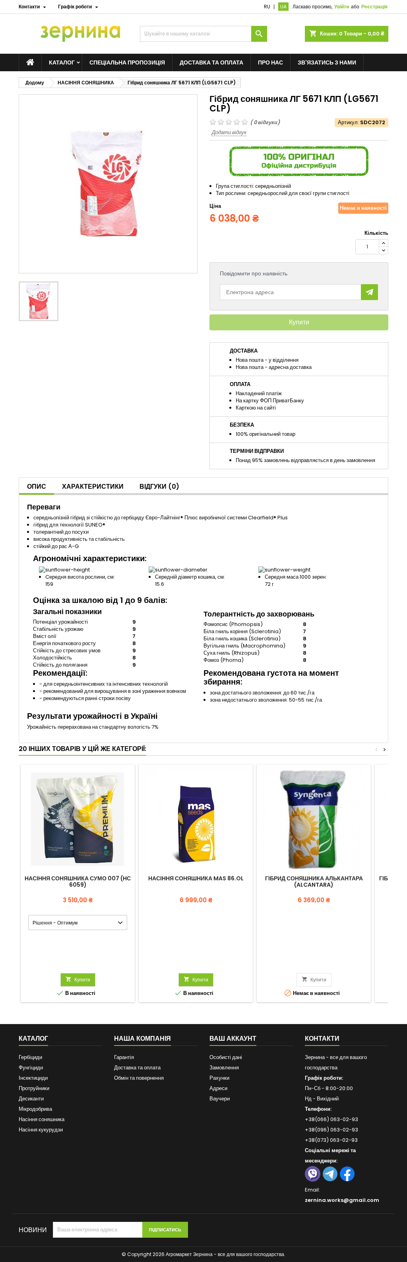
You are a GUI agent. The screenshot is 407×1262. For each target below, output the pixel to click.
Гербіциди (30, 1057)
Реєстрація (374, 6)
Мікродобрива (35, 1109)
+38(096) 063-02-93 (331, 1129)
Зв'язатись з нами (327, 62)
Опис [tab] (36, 486)
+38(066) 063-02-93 (331, 1119)
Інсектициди (33, 1078)
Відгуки (159, 486)
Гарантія (124, 1057)
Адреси (218, 1088)
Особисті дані (225, 1057)
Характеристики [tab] (93, 486)
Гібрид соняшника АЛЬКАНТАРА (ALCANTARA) (314, 881)
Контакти (322, 1038)
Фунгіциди (31, 1067)
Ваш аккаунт (232, 1038)
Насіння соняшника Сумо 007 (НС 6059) (78, 881)
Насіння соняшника (41, 1119)
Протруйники (34, 1088)
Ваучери (219, 1098)
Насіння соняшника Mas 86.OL (196, 878)
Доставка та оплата (211, 62)
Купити (299, 322)
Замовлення (224, 1067)
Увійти (341, 6)
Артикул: (348, 122)
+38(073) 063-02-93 (331, 1140)
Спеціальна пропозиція (127, 62)
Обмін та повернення (139, 1078)
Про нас (270, 62)
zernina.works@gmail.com (342, 1200)
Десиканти (31, 1098)
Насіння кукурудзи (41, 1129)
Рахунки (219, 1078)
